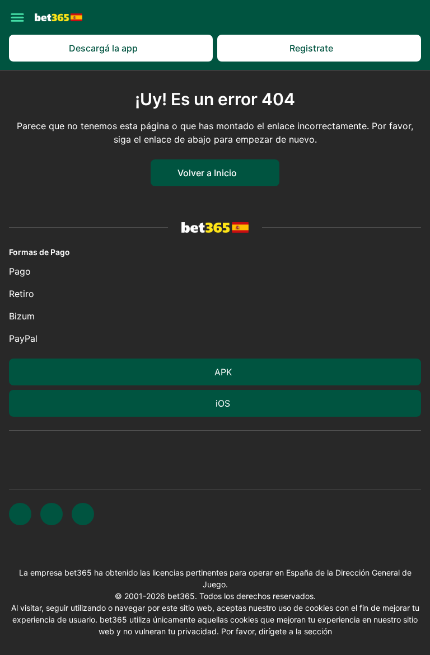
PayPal (23, 338)
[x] (20, 514)
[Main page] (58, 17)
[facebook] (83, 514)
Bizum (22, 316)
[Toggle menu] (17, 17)
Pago (20, 271)
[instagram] (51, 514)
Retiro (21, 293)
